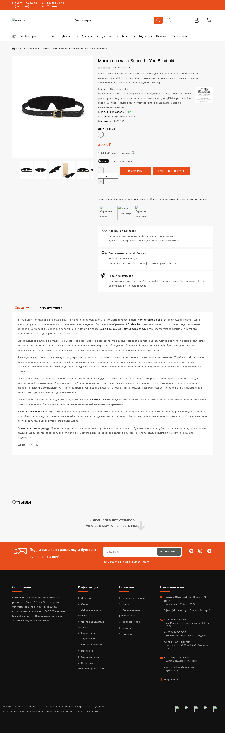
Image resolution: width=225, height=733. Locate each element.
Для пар (107, 36)
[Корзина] (209, 20)
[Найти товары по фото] (168, 20)
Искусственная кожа (162, 199)
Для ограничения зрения (192, 199)
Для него (87, 36)
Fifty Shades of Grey (120, 89)
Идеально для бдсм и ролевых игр (127, 199)
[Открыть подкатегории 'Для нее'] (77, 36)
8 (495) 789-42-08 (53, 3)
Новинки (161, 36)
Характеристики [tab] (51, 307)
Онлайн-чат (171, 641)
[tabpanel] (112, 383)
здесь (172, 263)
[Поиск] (158, 20)
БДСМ (143, 36)
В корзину (135, 171)
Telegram (184, 641)
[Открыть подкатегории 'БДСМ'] (151, 36)
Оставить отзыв (121, 67)
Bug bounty (171, 679)
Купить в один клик (171, 171)
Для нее (67, 36)
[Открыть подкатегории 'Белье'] (134, 36)
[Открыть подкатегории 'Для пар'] (117, 36)
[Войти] (197, 20)
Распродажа (180, 36)
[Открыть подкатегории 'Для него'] (97, 36)
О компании (21, 587)
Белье (126, 36)
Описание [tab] (22, 307)
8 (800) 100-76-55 (26, 3)
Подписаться (169, 551)
